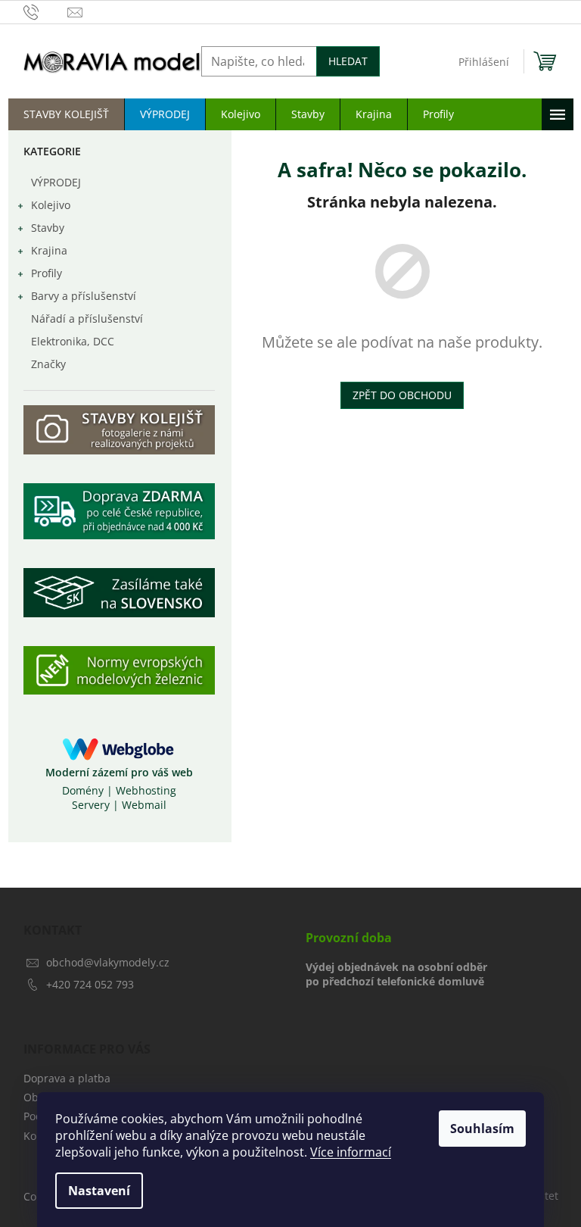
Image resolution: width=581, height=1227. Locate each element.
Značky (48, 364)
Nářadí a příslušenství (87, 318)
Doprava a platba (66, 1078)
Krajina (49, 250)
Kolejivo (50, 205)
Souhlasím (482, 1128)
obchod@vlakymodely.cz (107, 962)
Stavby (47, 227)
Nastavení (99, 1190)
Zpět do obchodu (402, 395)
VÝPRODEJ (56, 182)
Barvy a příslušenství (83, 296)
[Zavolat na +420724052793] (45, 12)
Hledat (348, 61)
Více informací (350, 1152)
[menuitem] (66, 114)
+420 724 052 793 (90, 984)
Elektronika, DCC (72, 341)
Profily (46, 273)
